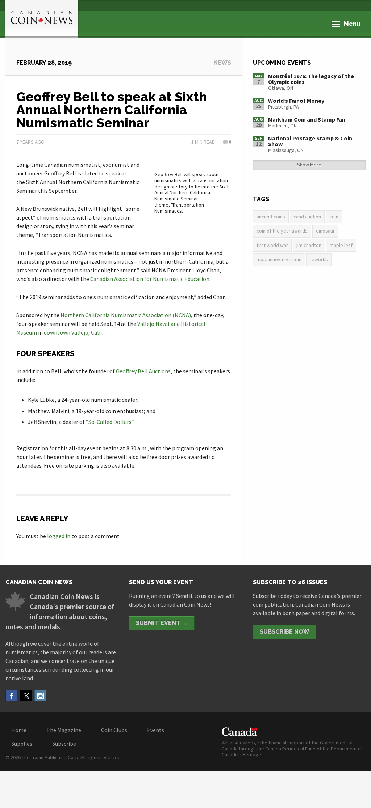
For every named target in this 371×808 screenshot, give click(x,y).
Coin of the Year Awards (282, 230)
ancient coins (271, 216)
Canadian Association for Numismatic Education (149, 278)
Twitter (26, 695)
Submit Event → (162, 623)
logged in (58, 536)
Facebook (11, 695)
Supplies (21, 743)
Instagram (40, 695)
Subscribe (64, 743)
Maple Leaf (341, 245)
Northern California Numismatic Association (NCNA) (126, 315)
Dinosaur (325, 230)
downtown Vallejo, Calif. (73, 332)
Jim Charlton (308, 245)
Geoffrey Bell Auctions (143, 371)
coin (333, 216)
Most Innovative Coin (279, 259)
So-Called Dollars (110, 421)
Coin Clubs (114, 729)
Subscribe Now (284, 631)
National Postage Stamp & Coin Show (310, 141)
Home (18, 729)
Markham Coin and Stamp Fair (307, 119)
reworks (319, 259)
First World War (272, 245)
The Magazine (63, 729)
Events (155, 729)
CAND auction (307, 216)
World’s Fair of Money (296, 100)
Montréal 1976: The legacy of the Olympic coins (311, 78)
